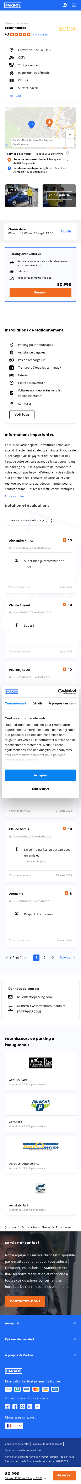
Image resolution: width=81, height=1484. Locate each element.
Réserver (40, 292)
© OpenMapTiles (35, 140)
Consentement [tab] (15, 703)
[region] (40, 128)
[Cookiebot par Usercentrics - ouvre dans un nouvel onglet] (58, 691)
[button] (49, 123)
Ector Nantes (63, 1227)
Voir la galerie (59, 195)
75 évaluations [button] (39, 34)
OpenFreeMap (19, 140)
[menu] (67, 153)
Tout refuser (40, 789)
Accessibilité (34, 1450)
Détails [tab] (37, 703)
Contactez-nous (25, 1301)
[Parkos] (12, 5)
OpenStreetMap (20, 144)
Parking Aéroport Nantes (36, 1227)
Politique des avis (15, 1450)
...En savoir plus (35, 861)
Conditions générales (17, 1444)
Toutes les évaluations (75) (28, 520)
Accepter (40, 775)
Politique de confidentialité (47, 1444)
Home (12, 1227)
